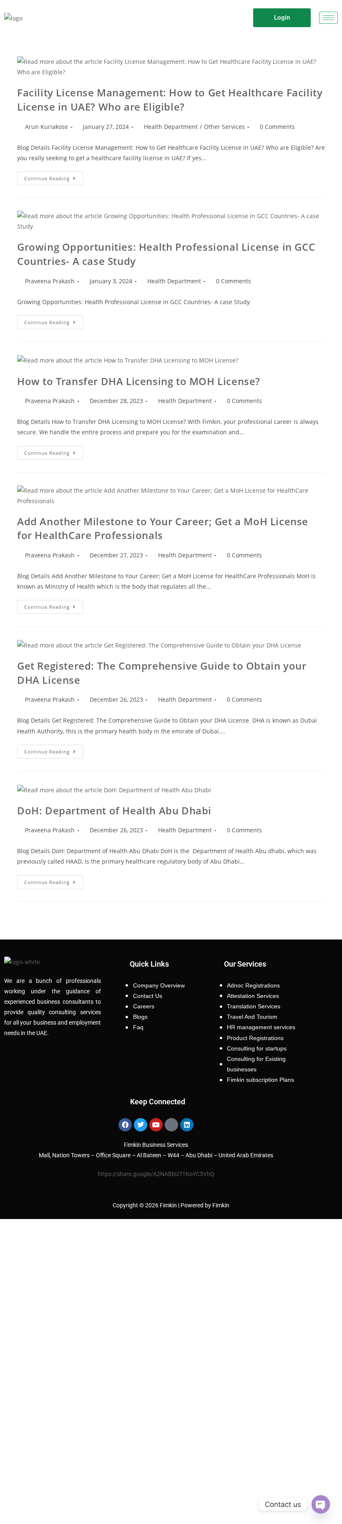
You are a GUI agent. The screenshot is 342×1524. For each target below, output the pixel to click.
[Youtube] (156, 1124)
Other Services (224, 127)
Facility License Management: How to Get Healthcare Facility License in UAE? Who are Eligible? (169, 99)
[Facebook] (125, 1124)
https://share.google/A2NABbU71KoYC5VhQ (156, 1174)
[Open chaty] (321, 1504)
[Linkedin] (187, 1124)
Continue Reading (53, 176)
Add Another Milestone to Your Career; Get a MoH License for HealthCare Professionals (162, 528)
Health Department (171, 127)
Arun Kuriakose (46, 127)
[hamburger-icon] (328, 18)
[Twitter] (140, 1124)
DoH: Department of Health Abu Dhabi (114, 810)
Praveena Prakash (50, 281)
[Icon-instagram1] (171, 1124)
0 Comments (277, 127)
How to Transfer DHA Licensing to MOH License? (138, 381)
